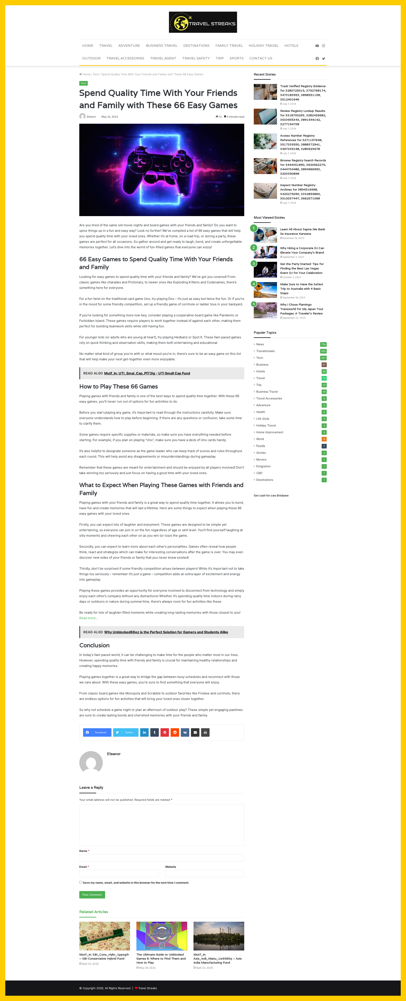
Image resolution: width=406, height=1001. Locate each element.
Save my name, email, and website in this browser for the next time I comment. (136, 882)
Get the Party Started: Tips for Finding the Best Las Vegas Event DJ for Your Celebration (302, 268)
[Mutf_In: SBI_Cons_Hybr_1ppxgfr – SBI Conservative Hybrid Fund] (104, 936)
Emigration (263, 466)
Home (87, 45)
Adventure (129, 45)
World (260, 439)
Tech (96, 74)
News (260, 344)
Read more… (88, 618)
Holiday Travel (263, 45)
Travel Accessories (125, 58)
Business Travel (161, 45)
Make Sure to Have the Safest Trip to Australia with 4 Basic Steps (301, 288)
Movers (261, 459)
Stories (261, 452)
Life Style (262, 418)
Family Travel (229, 45)
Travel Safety (196, 58)
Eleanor (114, 753)
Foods (260, 446)
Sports (237, 58)
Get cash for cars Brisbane (271, 495)
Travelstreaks (265, 351)
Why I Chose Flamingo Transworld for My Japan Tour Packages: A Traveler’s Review (301, 309)
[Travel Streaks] (203, 22)
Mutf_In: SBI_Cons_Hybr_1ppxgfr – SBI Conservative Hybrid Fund (104, 956)
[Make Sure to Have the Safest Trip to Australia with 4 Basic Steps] (265, 290)
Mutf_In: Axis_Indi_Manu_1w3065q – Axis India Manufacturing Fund (217, 958)
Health (260, 412)
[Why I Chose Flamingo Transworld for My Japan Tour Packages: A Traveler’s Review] (265, 310)
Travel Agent (163, 58)
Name (84, 851)
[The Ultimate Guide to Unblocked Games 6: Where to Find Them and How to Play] (161, 936)
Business (262, 364)
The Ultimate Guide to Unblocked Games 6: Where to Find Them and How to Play (161, 958)
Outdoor (91, 58)
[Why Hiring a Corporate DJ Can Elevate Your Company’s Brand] (265, 252)
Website (170, 866)
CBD (259, 473)
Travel (105, 45)
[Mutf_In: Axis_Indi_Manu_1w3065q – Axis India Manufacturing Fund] (218, 936)
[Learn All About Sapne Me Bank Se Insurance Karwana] (265, 235)
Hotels (291, 45)
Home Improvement (269, 432)
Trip (220, 58)
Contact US (261, 58)
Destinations (196, 45)
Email (84, 866)
